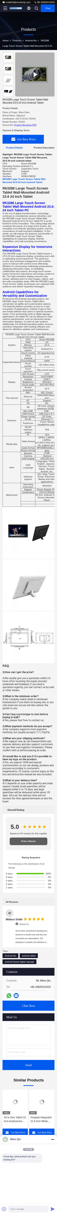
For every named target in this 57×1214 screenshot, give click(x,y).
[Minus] (52, 1139)
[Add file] (4, 1208)
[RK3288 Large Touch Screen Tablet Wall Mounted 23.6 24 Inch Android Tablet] (34, 74)
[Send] (52, 1208)
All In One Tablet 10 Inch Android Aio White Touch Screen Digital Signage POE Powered (15, 1119)
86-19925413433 (46, 2)
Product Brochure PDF (25, 125)
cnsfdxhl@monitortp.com (18, 2)
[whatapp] (9, 995)
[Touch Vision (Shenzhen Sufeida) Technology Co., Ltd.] (15, 8)
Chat (47, 8)
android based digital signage (19, 961)
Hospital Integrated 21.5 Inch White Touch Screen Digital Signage (41, 1119)
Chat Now (28, 1005)
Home (6, 40)
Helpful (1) (24, 924)
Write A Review (28, 841)
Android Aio (31, 40)
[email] (16, 996)
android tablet (29, 955)
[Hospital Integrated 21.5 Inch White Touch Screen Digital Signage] (41, 1102)
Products (17, 40)
